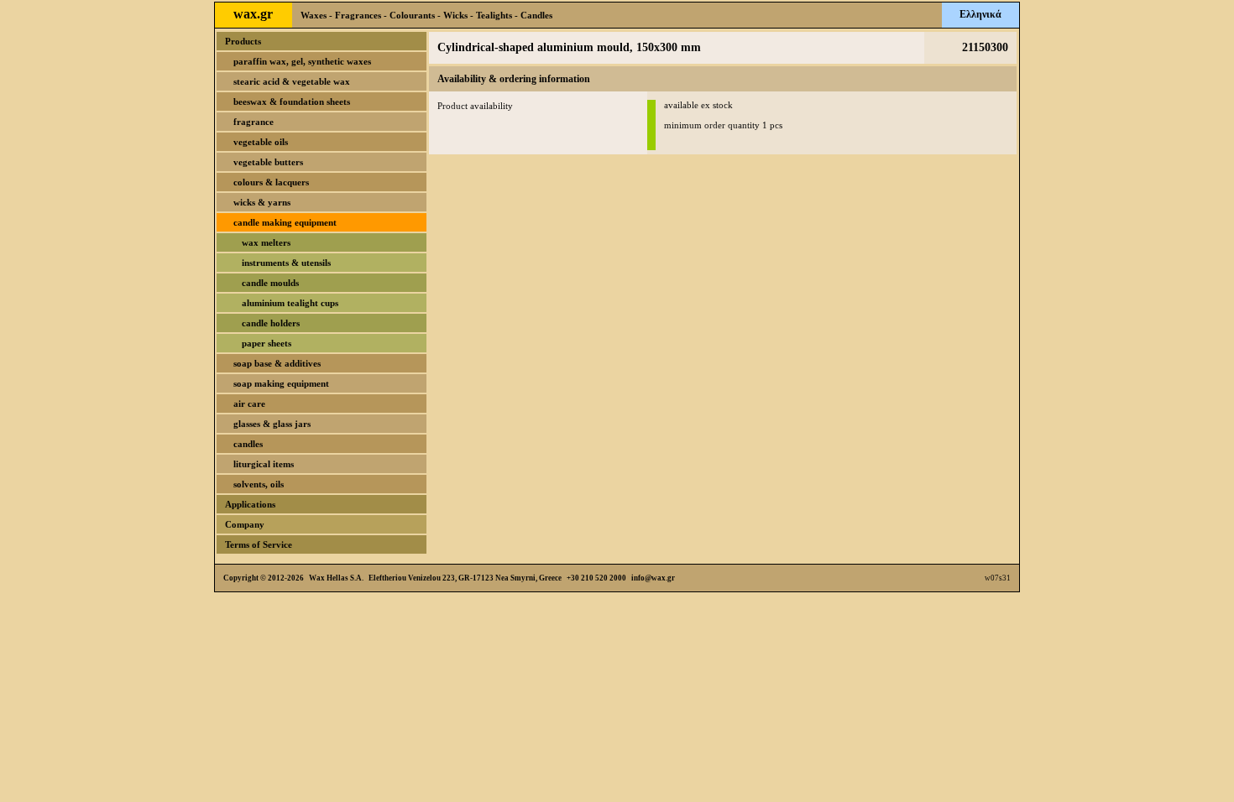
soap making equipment (281, 383)
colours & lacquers (271, 182)
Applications (250, 504)
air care (249, 403)
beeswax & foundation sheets (291, 101)
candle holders (271, 323)
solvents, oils (258, 484)
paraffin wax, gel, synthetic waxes (302, 61)
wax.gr (253, 14)
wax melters (266, 242)
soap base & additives (277, 363)
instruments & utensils (286, 263)
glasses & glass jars (272, 424)
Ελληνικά (980, 14)
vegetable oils (260, 142)
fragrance (253, 122)
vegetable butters (268, 162)
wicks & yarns (261, 202)
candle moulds (270, 283)
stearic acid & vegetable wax (291, 81)
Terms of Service (258, 544)
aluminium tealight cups (290, 303)
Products (243, 41)
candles (248, 444)
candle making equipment (285, 222)
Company (244, 524)
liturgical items (263, 464)
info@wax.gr (653, 578)
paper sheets (266, 343)
